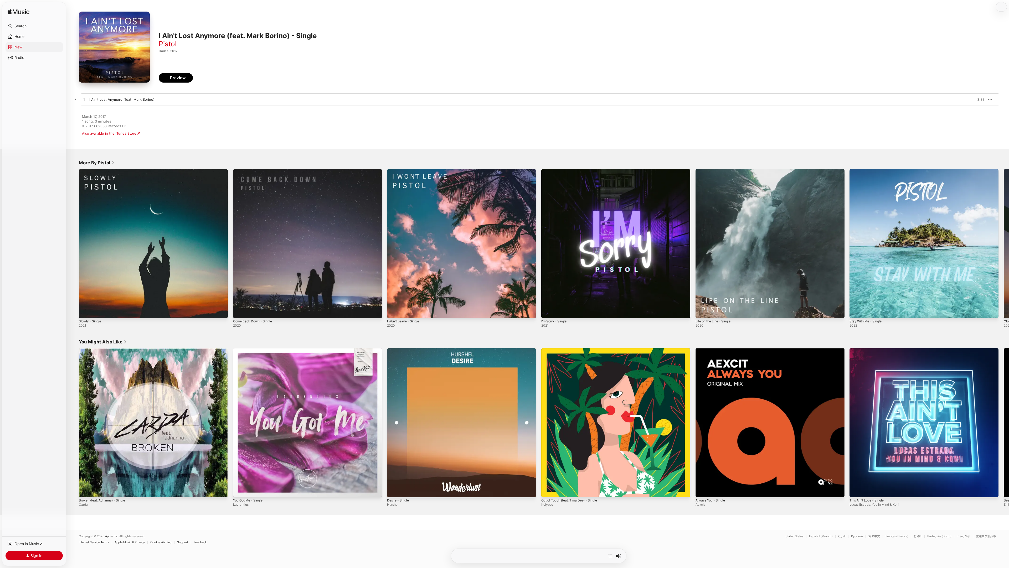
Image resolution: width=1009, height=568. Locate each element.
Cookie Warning (161, 542)
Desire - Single (399, 350)
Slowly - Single (91, 171)
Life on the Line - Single (715, 171)
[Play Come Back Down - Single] (240, 312)
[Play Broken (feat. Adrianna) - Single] (85, 490)
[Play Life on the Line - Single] (702, 312)
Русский (857, 536)
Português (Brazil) (939, 536)
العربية (842, 536)
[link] (97, 163)
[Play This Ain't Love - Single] (856, 490)
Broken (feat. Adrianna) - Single (105, 350)
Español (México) (821, 536)
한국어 (918, 536)
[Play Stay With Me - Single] (856, 312)
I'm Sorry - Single (555, 171)
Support (182, 542)
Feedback (200, 542)
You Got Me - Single (249, 350)
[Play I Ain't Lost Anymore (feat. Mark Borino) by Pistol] (84, 99)
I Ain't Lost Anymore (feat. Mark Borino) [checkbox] (122, 99)
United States (794, 536)
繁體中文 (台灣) (986, 536)
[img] (18, 12)
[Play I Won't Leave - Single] (394, 312)
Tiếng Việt (963, 536)
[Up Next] (610, 556)
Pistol (168, 44)
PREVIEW (979, 99)
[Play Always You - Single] (702, 490)
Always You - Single (712, 350)
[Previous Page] (73, 243)
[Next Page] (1003, 243)
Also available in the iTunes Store (109, 133)
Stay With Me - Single (867, 171)
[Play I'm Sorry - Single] (548, 312)
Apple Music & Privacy (130, 542)
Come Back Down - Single (254, 171)
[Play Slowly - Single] (85, 312)
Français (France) (897, 536)
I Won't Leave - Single (405, 171)
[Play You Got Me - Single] (240, 490)
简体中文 (874, 536)
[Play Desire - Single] (394, 490)
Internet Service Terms (94, 542)
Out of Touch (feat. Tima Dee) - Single (572, 350)
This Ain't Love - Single (868, 350)
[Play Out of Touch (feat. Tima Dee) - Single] (548, 490)
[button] (34, 26)
